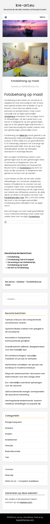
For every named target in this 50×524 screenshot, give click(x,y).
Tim (37, 86)
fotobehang (9, 116)
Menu (42, 17)
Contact (9, 469)
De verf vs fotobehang (18, 267)
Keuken (8, 433)
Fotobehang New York (14, 197)
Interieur (9, 428)
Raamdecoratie (12, 451)
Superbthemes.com (25, 520)
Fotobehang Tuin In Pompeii (21, 259)
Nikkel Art (24, 135)
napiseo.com (26, 502)
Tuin (7, 457)
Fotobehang (13, 257)
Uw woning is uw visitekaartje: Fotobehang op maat (22, 263)
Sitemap (9, 475)
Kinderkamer (11, 439)
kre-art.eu (25, 5)
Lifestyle (9, 445)
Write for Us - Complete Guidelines (22, 481)
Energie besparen (13, 422)
